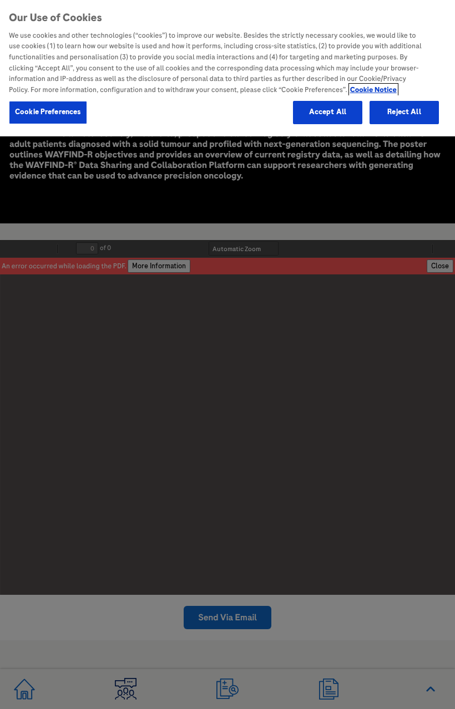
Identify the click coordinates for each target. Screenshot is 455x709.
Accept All (327, 112)
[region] (227, 68)
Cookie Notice (373, 90)
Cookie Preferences (48, 112)
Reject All (404, 112)
